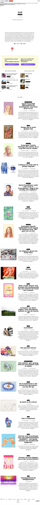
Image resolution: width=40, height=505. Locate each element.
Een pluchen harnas (28, 348)
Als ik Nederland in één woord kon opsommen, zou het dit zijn (28, 385)
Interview (28, 249)
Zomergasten (28, 143)
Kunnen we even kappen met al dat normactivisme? (28, 458)
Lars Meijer (25, 368)
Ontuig (28, 269)
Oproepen (25, 499)
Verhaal (28, 125)
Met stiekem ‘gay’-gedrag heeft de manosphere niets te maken (28, 364)
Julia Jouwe (25, 314)
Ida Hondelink (29, 481)
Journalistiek (20, 14)
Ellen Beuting (33, 168)
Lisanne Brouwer (29, 254)
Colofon (14, 499)
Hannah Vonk (34, 210)
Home (3, 499)
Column (28, 455)
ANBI (22, 499)
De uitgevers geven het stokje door (28, 251)
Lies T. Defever (25, 233)
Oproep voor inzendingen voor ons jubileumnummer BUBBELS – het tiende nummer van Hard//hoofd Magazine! (28, 439)
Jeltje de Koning (32, 110)
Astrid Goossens (25, 191)
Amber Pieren (32, 292)
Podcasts (33, 499)
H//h (1, 499)
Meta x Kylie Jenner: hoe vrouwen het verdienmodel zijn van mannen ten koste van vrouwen (28, 288)
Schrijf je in (27, 64)
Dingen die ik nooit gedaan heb (28, 128)
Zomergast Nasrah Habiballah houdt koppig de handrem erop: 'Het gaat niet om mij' (28, 228)
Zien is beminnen (28, 418)
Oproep (28, 434)
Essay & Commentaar (28, 102)
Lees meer (30, 119)
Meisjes (28, 209)
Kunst (28, 476)
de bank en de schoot (28, 402)
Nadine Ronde (25, 168)
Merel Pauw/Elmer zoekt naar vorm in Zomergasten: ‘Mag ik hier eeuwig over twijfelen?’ (28, 187)
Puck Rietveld (33, 271)
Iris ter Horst (33, 420)
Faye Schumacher (25, 130)
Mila (21, 15)
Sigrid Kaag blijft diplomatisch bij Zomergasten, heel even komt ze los (28, 106)
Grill (20, 12)
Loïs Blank (25, 292)
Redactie (25, 444)
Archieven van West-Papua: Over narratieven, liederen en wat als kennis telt (28, 310)
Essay (28, 306)
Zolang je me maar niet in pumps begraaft (28, 165)
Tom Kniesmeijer (25, 349)
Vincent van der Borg (25, 150)
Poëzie (28, 400)
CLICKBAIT (28, 328)
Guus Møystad (33, 349)
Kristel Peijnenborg (32, 368)
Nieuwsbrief (10, 499)
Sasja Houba (32, 329)
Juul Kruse (25, 110)
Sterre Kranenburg (33, 130)
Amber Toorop (32, 314)
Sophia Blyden (29, 404)
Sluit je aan (11, 64)
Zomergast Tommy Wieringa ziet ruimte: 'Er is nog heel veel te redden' (28, 146)
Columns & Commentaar (28, 361)
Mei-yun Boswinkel (26, 210)
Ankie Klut (25, 329)
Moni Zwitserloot (25, 271)
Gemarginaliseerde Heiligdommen (28, 478)
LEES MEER (2, 2)
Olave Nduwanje (25, 420)
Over (6, 499)
